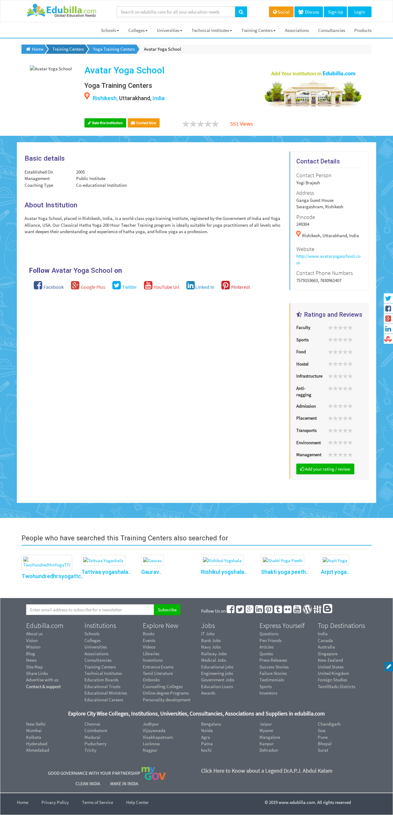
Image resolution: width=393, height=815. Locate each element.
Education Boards (101, 680)
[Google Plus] (250, 611)
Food (301, 352)
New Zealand (330, 660)
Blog (30, 653)
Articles (266, 647)
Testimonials (271, 680)
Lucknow (151, 743)
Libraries (151, 653)
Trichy (90, 750)
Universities (168, 30)
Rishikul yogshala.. (224, 572)
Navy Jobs (211, 647)
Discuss (311, 12)
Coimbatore (95, 730)
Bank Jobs (211, 640)
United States (331, 667)
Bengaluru (211, 724)
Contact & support (43, 686)
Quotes (266, 653)
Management (308, 454)
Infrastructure (309, 376)
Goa (321, 730)
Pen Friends (270, 640)
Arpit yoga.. (335, 572)
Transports (306, 430)
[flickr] (288, 611)
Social (284, 12)
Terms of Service (97, 802)
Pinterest (240, 287)
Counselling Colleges (163, 686)
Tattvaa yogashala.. (105, 572)
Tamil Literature (158, 673)
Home (22, 802)
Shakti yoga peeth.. (284, 572)
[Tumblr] (278, 611)
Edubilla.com (45, 625)
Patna (207, 743)
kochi (206, 750)
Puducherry (95, 743)
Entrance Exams (158, 667)
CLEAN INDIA (88, 783)
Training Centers (257, 30)
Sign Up (335, 12)
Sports (302, 340)
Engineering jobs (217, 673)
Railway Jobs (214, 653)
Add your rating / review (327, 469)
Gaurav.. (151, 572)
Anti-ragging (303, 391)
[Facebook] (231, 611)
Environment (308, 442)
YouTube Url (166, 287)
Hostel (302, 364)
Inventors (268, 693)
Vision (32, 640)
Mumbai (34, 730)
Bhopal (325, 743)
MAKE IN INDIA (124, 783)
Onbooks (151, 680)
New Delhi (35, 724)
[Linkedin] (259, 611)
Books (148, 634)
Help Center (137, 802)
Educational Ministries (105, 693)
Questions (268, 634)
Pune (323, 737)
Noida (207, 730)
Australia (326, 647)
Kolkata (33, 737)
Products (363, 30)
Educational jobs (217, 667)
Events (149, 640)
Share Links (37, 673)
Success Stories (274, 667)
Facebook (53, 287)
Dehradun (268, 750)
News (31, 660)
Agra (205, 737)
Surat (323, 750)
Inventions (153, 660)
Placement (306, 418)
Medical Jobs (213, 660)
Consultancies (331, 30)
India (323, 634)
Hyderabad (36, 743)
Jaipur (265, 724)
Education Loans (217, 686)
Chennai (92, 724)
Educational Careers (103, 700)
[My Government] (153, 773)
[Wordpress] (308, 611)
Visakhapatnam (158, 737)
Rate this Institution (107, 122)
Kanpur (266, 743)
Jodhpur (151, 724)
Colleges (136, 30)
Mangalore (269, 737)
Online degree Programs (166, 693)
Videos (149, 647)
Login (359, 12)
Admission (306, 406)
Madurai (92, 737)
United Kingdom (333, 673)
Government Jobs (217, 680)
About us (34, 634)
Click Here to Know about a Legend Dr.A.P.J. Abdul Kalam (267, 770)
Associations (297, 30)
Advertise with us (42, 680)
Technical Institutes (210, 30)
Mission (33, 647)
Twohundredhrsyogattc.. (52, 576)
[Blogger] (328, 611)
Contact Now (145, 122)
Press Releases (273, 660)
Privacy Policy (55, 802)
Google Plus (92, 287)
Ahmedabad (37, 750)
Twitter (129, 287)
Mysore (266, 730)
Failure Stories (273, 673)
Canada (325, 640)
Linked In (204, 287)
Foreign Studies (332, 680)
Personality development (166, 700)
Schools (108, 30)
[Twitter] (240, 611)
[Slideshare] (317, 611)
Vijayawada (154, 730)
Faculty (303, 327)
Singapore (327, 653)
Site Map (34, 667)
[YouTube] (297, 611)
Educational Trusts (102, 686)
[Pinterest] (269, 611)
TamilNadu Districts (336, 686)
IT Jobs (208, 634)
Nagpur (150, 750)
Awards (208, 693)
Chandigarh (329, 724)
